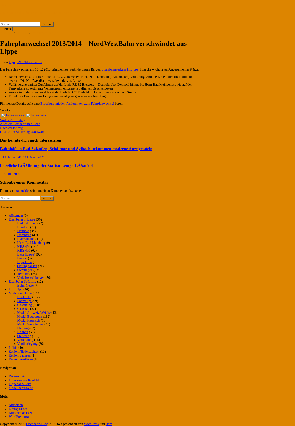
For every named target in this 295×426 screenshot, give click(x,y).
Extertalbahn (26, 239)
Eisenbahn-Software (22, 281)
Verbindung (25, 340)
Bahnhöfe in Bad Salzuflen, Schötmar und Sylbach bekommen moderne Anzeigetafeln (76, 149)
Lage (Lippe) (26, 254)
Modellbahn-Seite (21, 388)
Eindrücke (24, 297)
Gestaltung (24, 305)
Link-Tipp (15, 289)
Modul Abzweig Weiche (34, 312)
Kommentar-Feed (21, 413)
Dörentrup (24, 235)
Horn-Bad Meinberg (31, 243)
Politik (13, 347)
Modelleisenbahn (20, 293)
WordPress (91, 424)
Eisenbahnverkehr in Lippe (120, 69)
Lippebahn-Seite (20, 384)
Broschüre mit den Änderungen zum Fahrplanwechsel (77, 103)
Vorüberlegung (27, 344)
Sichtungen (25, 270)
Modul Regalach (28, 320)
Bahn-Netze (25, 285)
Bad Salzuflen (26, 223)
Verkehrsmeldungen (44, 33)
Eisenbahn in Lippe (22, 219)
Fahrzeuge (24, 301)
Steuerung (24, 336)
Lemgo (22, 258)
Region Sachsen (20, 355)
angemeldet (21, 190)
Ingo (12, 62)
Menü (7, 28)
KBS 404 (6, 33)
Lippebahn (24, 262)
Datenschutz (17, 376)
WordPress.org (19, 416)
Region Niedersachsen (24, 351)
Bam (109, 424)
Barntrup (23, 227)
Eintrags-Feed (18, 409)
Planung (23, 328)
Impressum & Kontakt (24, 380)
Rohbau (22, 332)
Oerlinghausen (27, 266)
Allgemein (16, 215)
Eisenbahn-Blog (11, 5)
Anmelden (16, 405)
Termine (23, 274)
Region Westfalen (21, 359)
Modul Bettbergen (29, 316)
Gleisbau (23, 309)
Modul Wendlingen (30, 324)
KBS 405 (22, 33)
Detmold (23, 231)
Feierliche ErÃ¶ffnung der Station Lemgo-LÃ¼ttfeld (46, 165)
